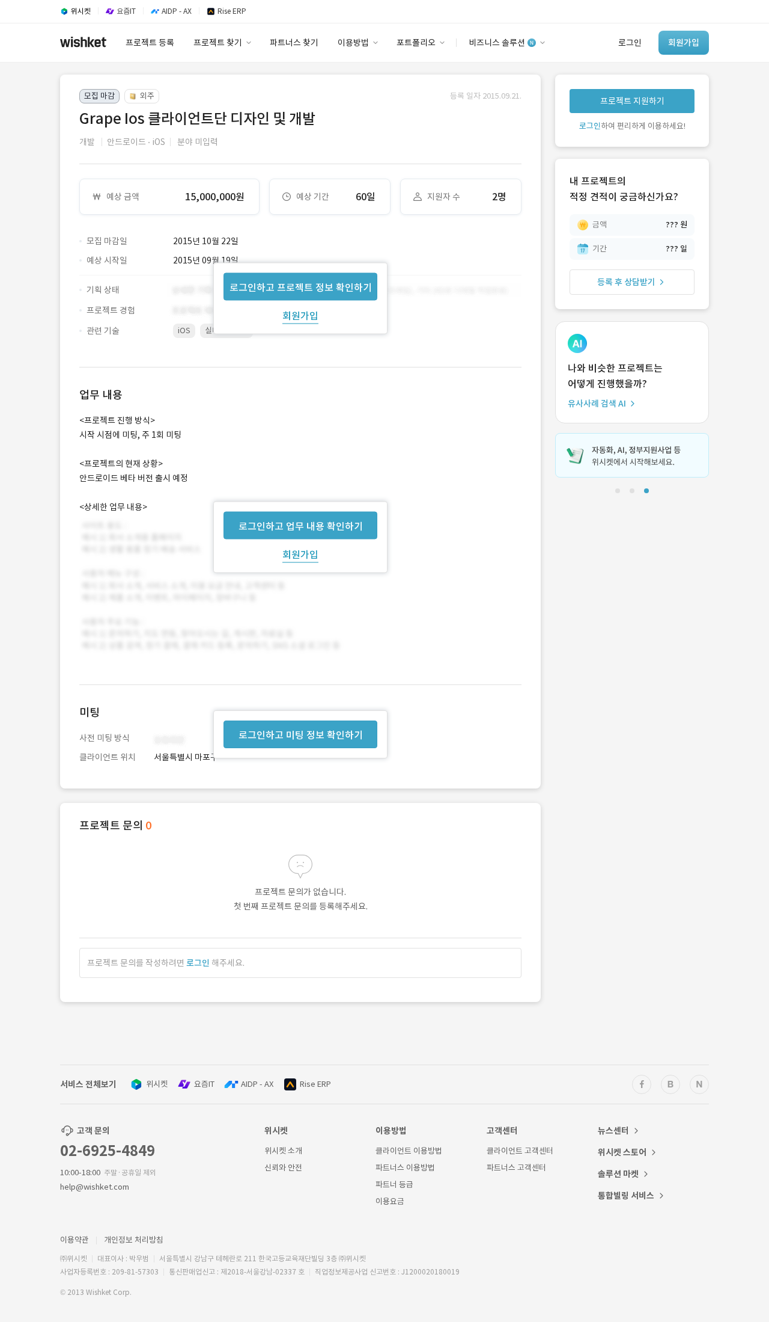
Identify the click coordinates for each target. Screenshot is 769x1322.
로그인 (198, 963)
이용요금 (389, 1201)
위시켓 (157, 1084)
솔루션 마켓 (618, 1174)
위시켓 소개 (283, 1151)
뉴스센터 (613, 1130)
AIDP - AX (257, 1084)
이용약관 (74, 1240)
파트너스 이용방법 (405, 1168)
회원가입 (300, 315)
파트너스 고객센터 (516, 1168)
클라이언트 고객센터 (520, 1151)
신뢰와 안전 (283, 1168)
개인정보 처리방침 (133, 1240)
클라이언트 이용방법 (408, 1151)
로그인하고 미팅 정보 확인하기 (301, 735)
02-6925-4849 (107, 1151)
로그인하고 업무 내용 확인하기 (301, 526)
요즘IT (204, 1084)
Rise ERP (315, 1084)
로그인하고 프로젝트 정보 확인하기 (300, 287)
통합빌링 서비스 (626, 1195)
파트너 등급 (394, 1184)
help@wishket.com (94, 1187)
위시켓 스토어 (622, 1152)
